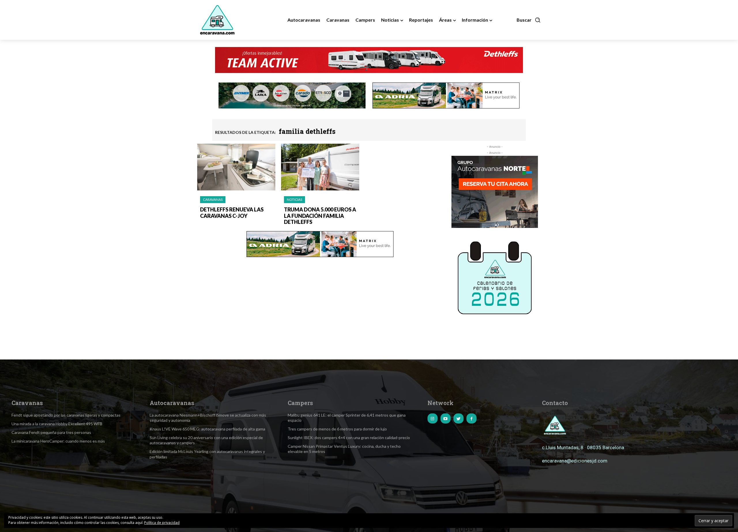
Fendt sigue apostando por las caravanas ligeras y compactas (66, 415)
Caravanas (213, 199)
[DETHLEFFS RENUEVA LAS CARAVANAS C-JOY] (236, 167)
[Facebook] (471, 418)
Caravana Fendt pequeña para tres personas (51, 432)
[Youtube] (445, 418)
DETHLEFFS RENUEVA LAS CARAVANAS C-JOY (231, 212)
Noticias (294, 199)
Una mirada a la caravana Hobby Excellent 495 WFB (57, 423)
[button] (529, 19)
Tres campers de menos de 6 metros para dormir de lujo (337, 428)
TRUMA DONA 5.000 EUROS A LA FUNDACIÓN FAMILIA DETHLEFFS (320, 215)
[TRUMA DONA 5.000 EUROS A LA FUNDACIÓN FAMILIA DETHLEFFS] (320, 167)
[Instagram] (433, 418)
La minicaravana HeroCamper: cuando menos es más (58, 441)
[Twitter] (458, 418)
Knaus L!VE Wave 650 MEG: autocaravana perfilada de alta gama (207, 428)
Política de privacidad (162, 522)
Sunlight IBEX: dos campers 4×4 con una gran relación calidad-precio (349, 437)
